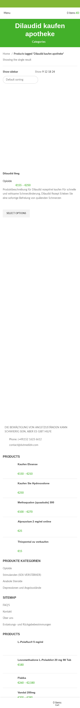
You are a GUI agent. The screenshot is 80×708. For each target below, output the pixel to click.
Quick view (7, 222)
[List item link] (40, 439)
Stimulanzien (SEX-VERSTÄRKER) (22, 575)
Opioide (7, 181)
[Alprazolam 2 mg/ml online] (9, 527)
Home (7, 54)
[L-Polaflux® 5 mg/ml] (9, 646)
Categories (39, 41)
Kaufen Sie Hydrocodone (33, 483)
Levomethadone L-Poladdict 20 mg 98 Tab (44, 659)
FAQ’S (6, 605)
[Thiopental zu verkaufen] (9, 546)
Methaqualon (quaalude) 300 (36, 502)
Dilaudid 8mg (11, 173)
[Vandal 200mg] (9, 695)
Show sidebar (10, 72)
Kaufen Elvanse (28, 464)
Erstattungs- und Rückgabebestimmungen (27, 624)
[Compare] (7, 167)
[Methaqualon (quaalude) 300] (9, 507)
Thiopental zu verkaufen (33, 541)
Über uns (8, 618)
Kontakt (7, 611)
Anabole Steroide (12, 581)
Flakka (22, 677)
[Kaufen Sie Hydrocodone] (9, 488)
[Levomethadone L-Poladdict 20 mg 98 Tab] (9, 664)
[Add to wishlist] (7, 205)
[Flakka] (9, 680)
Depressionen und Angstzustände (22, 588)
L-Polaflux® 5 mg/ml (30, 641)
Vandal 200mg (26, 692)
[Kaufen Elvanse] (9, 469)
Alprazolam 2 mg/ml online (34, 521)
